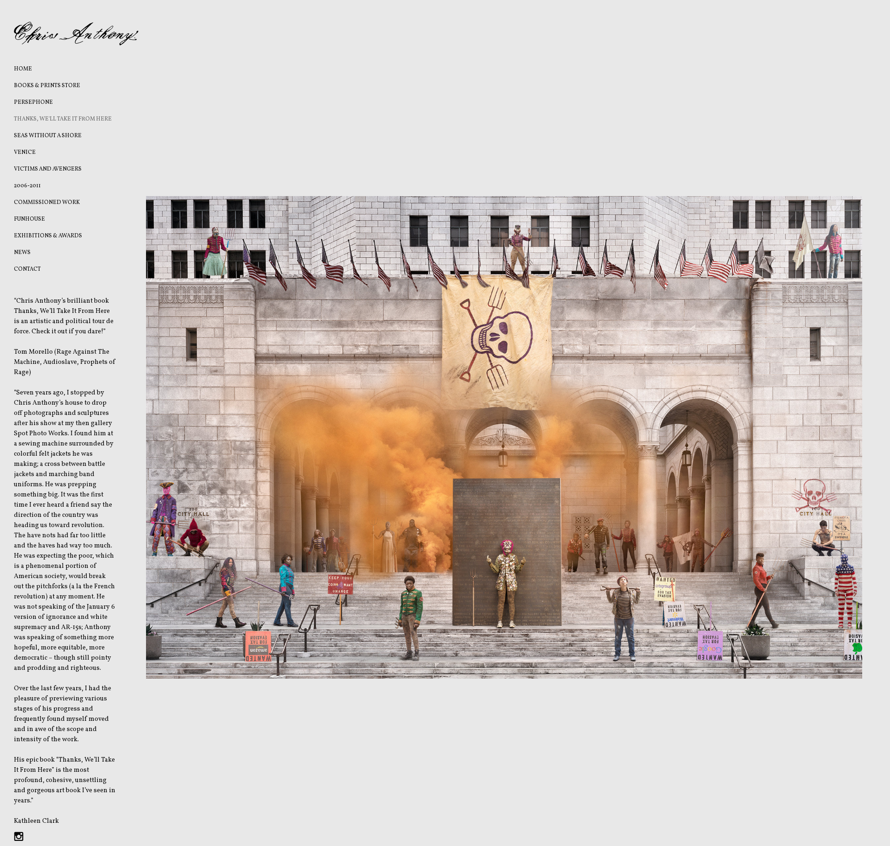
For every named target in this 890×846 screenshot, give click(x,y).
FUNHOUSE (29, 219)
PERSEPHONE (33, 102)
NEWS (22, 252)
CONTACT (27, 269)
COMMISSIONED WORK (47, 202)
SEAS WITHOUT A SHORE (48, 136)
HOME (23, 69)
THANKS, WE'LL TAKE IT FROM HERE (63, 119)
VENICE (25, 152)
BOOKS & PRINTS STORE (47, 85)
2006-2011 (27, 186)
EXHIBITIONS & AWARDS (48, 236)
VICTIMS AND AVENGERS (48, 169)
